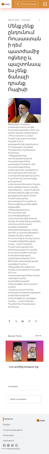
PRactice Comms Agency (13, 448)
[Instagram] (12, 445)
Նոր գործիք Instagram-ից (23, 366)
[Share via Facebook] (9, 321)
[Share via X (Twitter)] (16, 321)
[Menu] (45, 4)
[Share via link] (29, 321)
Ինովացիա (8, 435)
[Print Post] (36, 321)
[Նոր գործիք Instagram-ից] (24, 351)
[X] (8, 445)
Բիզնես (6, 424)
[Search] (18, 4)
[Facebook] (4, 445)
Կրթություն (8, 440)
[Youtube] (16, 445)
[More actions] (39, 19)
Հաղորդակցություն (13, 430)
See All (38, 335)
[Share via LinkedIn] (22, 321)
